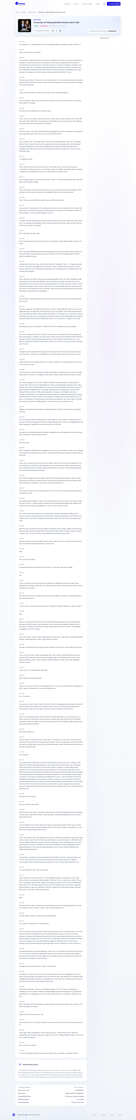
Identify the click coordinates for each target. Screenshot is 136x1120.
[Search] (104, 4)
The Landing (80, 1099)
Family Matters (79, 1090)
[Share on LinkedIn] (60, 30)
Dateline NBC (32, 12)
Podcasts (76, 4)
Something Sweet (23, 1102)
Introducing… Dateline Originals (74, 1096)
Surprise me (67, 4)
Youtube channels (87, 4)
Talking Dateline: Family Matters (74, 1093)
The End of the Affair (77, 1102)
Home (17, 12)
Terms (120, 1115)
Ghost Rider (21, 1093)
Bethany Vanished (23, 1099)
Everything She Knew (24, 1096)
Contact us (103, 1115)
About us (97, 4)
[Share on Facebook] (52, 30)
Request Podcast (114, 4)
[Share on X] (56, 30)
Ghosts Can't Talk (23, 1090)
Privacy (112, 1115)
